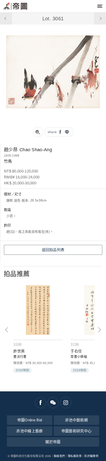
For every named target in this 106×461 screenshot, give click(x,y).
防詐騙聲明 (91, 456)
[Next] (99, 329)
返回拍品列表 (53, 250)
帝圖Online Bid (29, 420)
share (52, 132)
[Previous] (6, 329)
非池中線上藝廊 (29, 431)
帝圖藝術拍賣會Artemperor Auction (15, 6)
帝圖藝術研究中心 (76, 431)
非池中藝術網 (76, 420)
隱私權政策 (75, 456)
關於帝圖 (52, 442)
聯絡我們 (59, 456)
